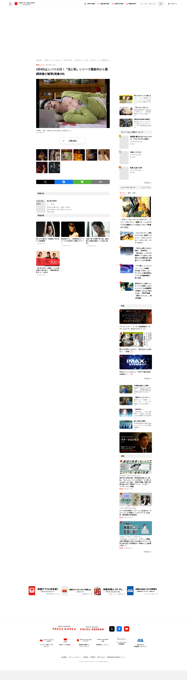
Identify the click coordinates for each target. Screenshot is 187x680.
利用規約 (85, 657)
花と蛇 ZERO (52, 201)
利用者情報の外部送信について (116, 657)
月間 (133, 193)
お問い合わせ (101, 657)
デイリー (123, 193)
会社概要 (63, 657)
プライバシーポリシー (74, 657)
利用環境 (92, 657)
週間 (129, 193)
